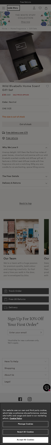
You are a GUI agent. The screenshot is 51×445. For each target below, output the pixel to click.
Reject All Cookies (25, 432)
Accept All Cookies (25, 440)
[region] (25, 424)
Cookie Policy (16, 418)
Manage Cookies (25, 424)
